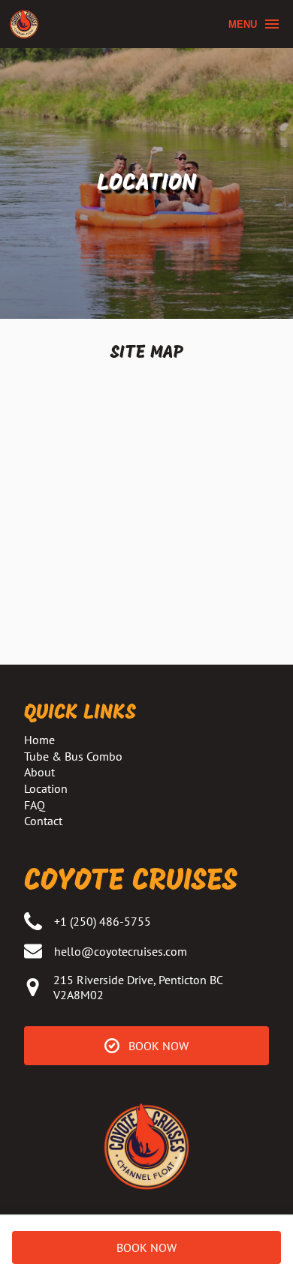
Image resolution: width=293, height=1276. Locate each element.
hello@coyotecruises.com (120, 951)
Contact (43, 820)
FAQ (34, 804)
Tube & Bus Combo (73, 756)
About (39, 771)
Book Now (146, 1247)
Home (39, 739)
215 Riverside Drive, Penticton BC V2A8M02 (137, 987)
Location (46, 788)
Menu (242, 24)
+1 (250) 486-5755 (102, 921)
